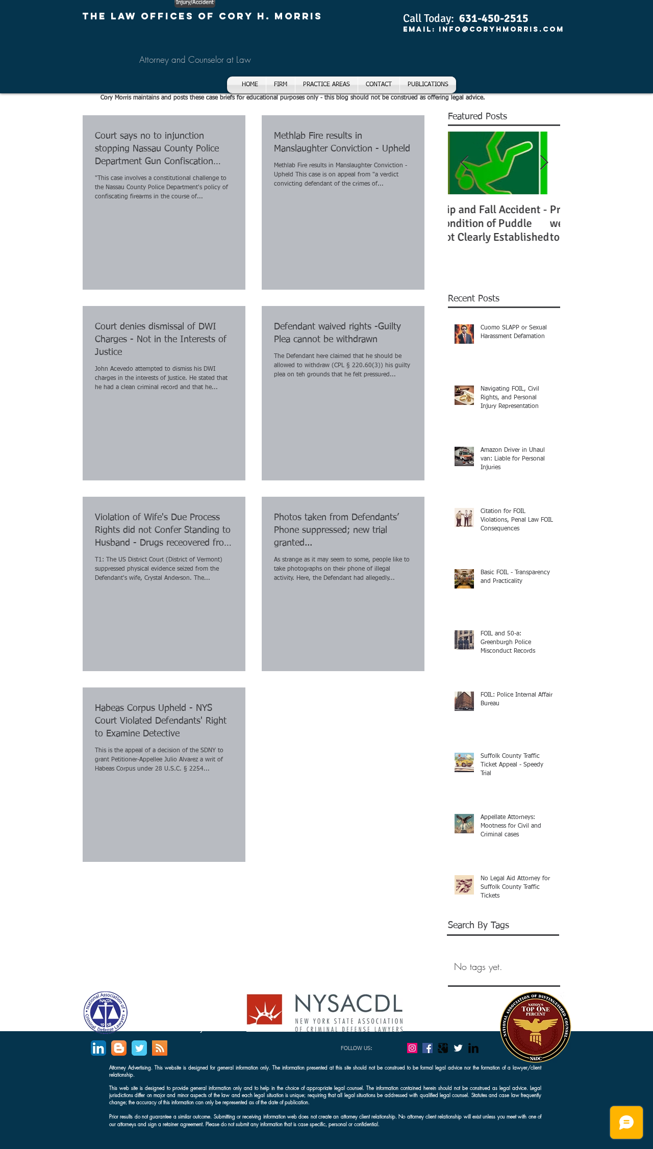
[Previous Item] (464, 163)
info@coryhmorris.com (501, 29)
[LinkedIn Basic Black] (473, 1048)
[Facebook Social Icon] (427, 1048)
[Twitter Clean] (458, 1048)
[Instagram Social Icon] (412, 1048)
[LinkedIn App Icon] (98, 1048)
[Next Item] (543, 163)
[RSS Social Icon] (159, 1048)
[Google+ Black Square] (443, 1048)
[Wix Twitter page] (139, 1048)
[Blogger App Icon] (119, 1048)
